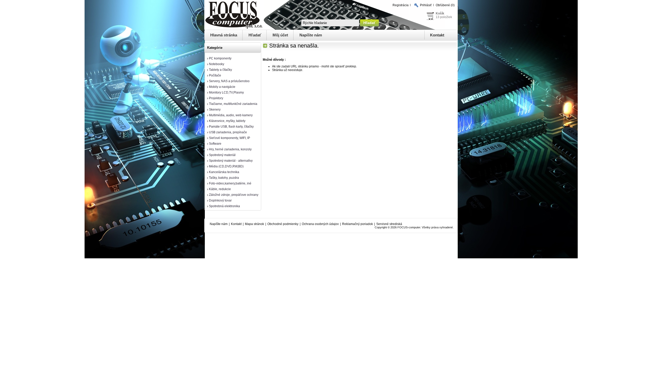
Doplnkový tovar (220, 200)
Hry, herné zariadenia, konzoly (230, 149)
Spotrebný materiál (222, 155)
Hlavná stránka (223, 35)
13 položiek (444, 17)
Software (215, 143)
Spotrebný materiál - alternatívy (231, 160)
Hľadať (255, 35)
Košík (440, 13)
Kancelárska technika (224, 172)
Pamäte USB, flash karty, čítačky (231, 126)
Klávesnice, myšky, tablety (227, 121)
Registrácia (401, 5)
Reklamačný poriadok (357, 224)
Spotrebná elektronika (224, 206)
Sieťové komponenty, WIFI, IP (229, 138)
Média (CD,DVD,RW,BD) (226, 166)
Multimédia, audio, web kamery (231, 115)
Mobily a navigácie (222, 87)
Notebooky (216, 64)
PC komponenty (220, 58)
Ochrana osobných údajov (320, 224)
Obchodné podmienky (282, 224)
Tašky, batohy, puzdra (224, 178)
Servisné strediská (389, 224)
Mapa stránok (254, 224)
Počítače (215, 75)
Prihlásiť (426, 5)
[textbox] (330, 22)
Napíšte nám (310, 35)
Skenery (215, 109)
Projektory (216, 98)
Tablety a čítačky (220, 70)
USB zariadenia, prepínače (228, 132)
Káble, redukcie (220, 189)
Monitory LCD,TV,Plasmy (226, 92)
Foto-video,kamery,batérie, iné (230, 183)
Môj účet (280, 35)
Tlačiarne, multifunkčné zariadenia (233, 104)
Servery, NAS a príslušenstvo (229, 81)
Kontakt (437, 35)
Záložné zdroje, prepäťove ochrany (233, 195)
